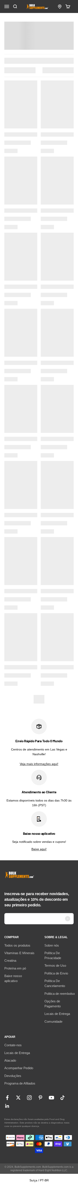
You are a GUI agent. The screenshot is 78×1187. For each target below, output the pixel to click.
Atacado (10, 1060)
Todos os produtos (17, 945)
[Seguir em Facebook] (7, 1098)
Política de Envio (56, 973)
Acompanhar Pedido (18, 1068)
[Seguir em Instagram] (29, 1098)
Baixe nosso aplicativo (13, 978)
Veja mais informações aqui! (39, 764)
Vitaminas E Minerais (19, 953)
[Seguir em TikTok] (62, 1098)
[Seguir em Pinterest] (40, 1098)
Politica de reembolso (59, 993)
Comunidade (53, 1021)
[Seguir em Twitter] (18, 1098)
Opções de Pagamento (52, 1003)
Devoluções (12, 1076)
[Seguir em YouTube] (51, 1098)
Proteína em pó (15, 968)
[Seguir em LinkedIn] (7, 1106)
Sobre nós (51, 945)
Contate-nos (13, 1045)
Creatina (10, 960)
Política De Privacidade (52, 955)
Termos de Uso (55, 965)
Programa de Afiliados (19, 1083)
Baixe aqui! (39, 849)
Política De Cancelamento (54, 983)
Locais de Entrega (57, 1014)
